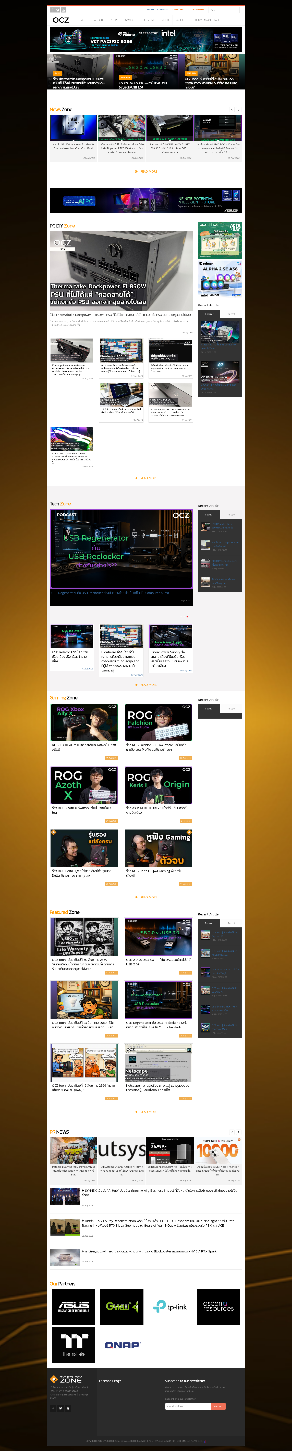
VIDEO (165, 20)
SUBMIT (218, 1406)
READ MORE (148, 171)
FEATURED (97, 20)
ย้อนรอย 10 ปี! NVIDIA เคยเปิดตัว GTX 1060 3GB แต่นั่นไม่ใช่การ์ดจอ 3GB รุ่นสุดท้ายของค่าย (121, 148)
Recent (231, 314)
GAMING (129, 20)
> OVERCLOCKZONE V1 (157, 9)
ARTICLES (181, 20)
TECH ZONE (148, 20)
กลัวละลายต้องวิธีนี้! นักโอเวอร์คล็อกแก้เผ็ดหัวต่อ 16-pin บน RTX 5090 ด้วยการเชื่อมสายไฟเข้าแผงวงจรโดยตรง (74, 148)
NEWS (81, 20)
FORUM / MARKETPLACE (207, 20)
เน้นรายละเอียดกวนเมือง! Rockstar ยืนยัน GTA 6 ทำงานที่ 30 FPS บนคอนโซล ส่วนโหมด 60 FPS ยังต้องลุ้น (218, 148)
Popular (209, 314)
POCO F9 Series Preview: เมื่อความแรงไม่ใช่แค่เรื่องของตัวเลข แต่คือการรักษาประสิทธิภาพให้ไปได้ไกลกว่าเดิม (117, 595)
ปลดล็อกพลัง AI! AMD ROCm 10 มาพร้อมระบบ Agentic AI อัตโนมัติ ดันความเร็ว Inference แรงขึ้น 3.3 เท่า (169, 148)
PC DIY (114, 20)
